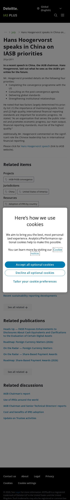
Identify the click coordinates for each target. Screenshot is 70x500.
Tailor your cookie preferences (35, 281)
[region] (35, 250)
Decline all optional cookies (35, 273)
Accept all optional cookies (35, 264)
